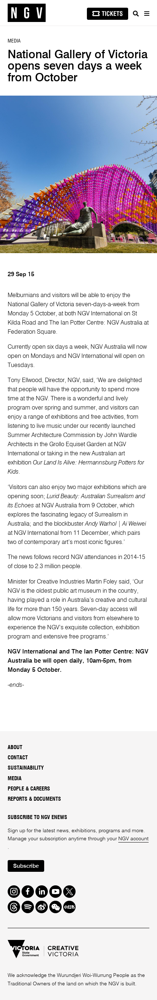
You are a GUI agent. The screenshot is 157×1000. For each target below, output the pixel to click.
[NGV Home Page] (27, 13)
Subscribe (26, 866)
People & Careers (29, 789)
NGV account (133, 838)
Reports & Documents (34, 799)
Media (15, 778)
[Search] (136, 13)
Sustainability (26, 768)
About (15, 747)
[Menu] (146, 13)
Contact (18, 757)
